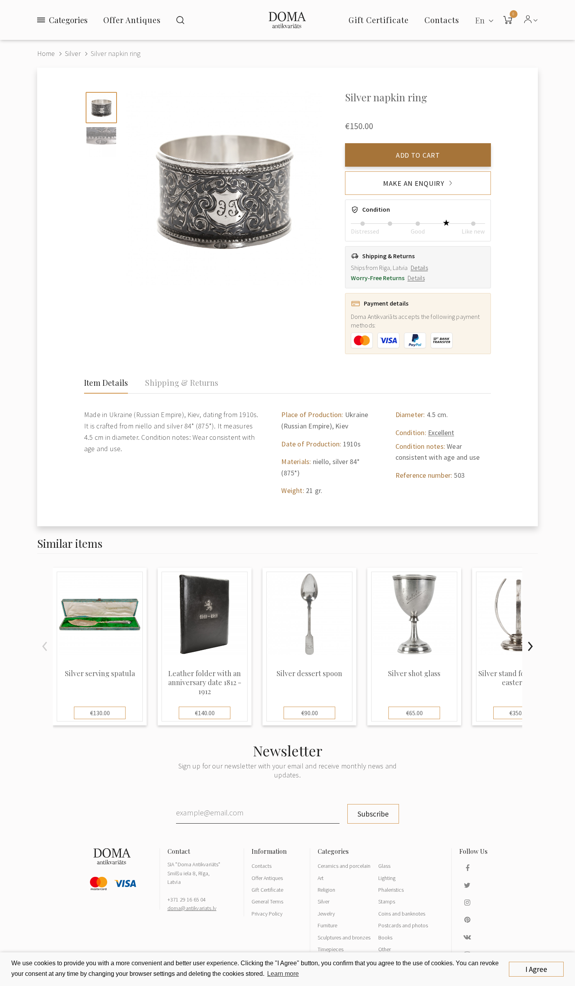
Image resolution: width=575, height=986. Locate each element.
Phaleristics (391, 889)
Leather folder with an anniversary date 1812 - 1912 (204, 682)
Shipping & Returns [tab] (181, 383)
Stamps (386, 901)
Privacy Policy (267, 913)
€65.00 (414, 713)
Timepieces (330, 949)
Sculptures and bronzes (344, 937)
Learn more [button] (283, 973)
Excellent (441, 432)
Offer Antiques (132, 19)
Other (384, 949)
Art (320, 878)
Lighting (386, 878)
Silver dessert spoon (309, 673)
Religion (326, 889)
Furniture (327, 925)
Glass (384, 865)
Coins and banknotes (401, 913)
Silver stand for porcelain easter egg (519, 678)
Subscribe (373, 814)
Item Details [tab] (106, 383)
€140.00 (205, 713)
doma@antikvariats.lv (191, 908)
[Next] (530, 646)
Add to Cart (418, 155)
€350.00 (519, 713)
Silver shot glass (414, 673)
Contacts (261, 865)
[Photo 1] (101, 107)
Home (46, 53)
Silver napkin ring (115, 53)
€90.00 (309, 713)
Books (385, 937)
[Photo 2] (101, 142)
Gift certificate (379, 19)
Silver (73, 53)
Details (419, 268)
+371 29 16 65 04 (186, 899)
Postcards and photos (403, 925)
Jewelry (326, 913)
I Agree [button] (536, 969)
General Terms (267, 901)
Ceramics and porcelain (344, 865)
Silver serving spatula (100, 673)
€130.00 (100, 713)
